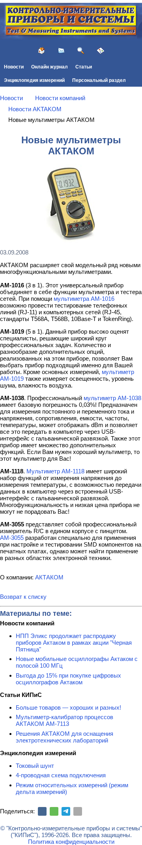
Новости (14, 67)
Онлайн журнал (49, 67)
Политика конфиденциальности (71, 841)
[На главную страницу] (41, 51)
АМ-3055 (12, 537)
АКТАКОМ (49, 577)
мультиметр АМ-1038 (112, 398)
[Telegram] (66, 811)
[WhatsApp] (54, 811)
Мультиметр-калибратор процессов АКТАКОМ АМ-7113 (64, 720)
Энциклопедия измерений (34, 80)
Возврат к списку (23, 596)
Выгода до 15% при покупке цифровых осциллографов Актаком (68, 678)
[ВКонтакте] (42, 811)
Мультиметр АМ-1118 (55, 471)
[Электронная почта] (77, 811)
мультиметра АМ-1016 (84, 298)
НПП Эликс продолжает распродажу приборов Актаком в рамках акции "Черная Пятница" (74, 642)
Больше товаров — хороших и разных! (68, 707)
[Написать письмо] (61, 51)
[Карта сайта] (101, 51)
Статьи (83, 67)
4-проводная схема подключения (61, 775)
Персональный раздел (99, 80)
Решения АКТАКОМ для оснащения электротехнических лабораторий (64, 737)
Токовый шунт (35, 765)
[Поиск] (81, 51)
